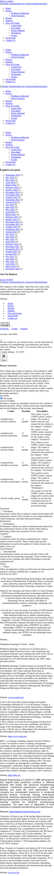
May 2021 (10, 261)
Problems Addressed (20, 13)
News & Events (12, 23)
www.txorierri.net (16, 697)
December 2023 (13, 192)
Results (9, 18)
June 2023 (10, 207)
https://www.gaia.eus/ (17, 736)
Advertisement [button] (6, 549)
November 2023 (13, 195)
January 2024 (11, 190)
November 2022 (13, 224)
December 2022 (13, 222)
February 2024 (12, 187)
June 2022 (10, 237)
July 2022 (10, 234)
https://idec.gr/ (13, 775)
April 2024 (10, 182)
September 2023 (13, 200)
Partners (9, 20)
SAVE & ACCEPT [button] (8, 574)
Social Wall (11, 38)
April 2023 (10, 212)
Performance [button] (5, 521)
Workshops (16, 33)
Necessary (7, 398)
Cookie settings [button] (7, 352)
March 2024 (11, 185)
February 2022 (12, 244)
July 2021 (10, 256)
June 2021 (10, 259)
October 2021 (12, 251)
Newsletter (15, 28)
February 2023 (12, 217)
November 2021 (13, 249)
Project (9, 11)
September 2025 (13, 175)
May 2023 (10, 209)
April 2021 (10, 264)
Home (8, 8)
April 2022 (10, 241)
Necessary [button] (4, 395)
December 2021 (13, 246)
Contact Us (10, 40)
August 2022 (11, 232)
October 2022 (12, 227)
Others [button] (3, 564)
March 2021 (11, 266)
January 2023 (11, 219)
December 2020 (13, 269)
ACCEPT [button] (20, 352)
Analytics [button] (4, 534)
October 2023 (12, 197)
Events (14, 35)
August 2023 (11, 202)
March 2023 (11, 214)
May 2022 (10, 239)
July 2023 (10, 204)
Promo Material (18, 30)
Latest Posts (16, 25)
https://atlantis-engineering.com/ (24, 812)
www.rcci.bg (13, 872)
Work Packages (18, 16)
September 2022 (13, 229)
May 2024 (10, 180)
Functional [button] (4, 508)
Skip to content (6, 1)
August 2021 (11, 254)
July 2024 (10, 177)
